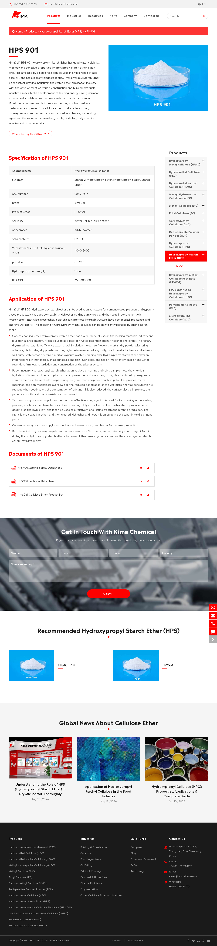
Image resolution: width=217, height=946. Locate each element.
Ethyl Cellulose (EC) (182, 213)
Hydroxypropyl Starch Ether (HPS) (61, 31)
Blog (133, 853)
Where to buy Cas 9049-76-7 (30, 134)
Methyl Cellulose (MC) (183, 205)
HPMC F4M (66, 664)
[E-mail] (213, 615)
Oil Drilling (86, 865)
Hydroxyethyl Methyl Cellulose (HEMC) (183, 185)
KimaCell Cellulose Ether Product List (40, 494)
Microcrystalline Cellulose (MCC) (179, 317)
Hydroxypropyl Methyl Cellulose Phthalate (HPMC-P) (183, 278)
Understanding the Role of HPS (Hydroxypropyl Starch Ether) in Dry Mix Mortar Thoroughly (40, 789)
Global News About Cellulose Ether (108, 722)
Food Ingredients (90, 859)
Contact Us (151, 15)
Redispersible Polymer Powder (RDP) (184, 233)
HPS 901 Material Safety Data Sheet (39, 467)
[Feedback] (213, 631)
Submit (108, 593)
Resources (95, 15)
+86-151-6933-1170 (25, 4)
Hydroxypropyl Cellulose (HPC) (179, 245)
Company (130, 15)
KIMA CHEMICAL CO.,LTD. (36, 940)
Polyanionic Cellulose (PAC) (183, 306)
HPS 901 (90, 31)
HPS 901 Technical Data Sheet (36, 481)
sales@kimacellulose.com (63, 4)
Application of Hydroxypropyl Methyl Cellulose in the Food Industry (108, 791)
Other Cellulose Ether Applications (101, 895)
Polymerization (89, 889)
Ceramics (85, 853)
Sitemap (116, 940)
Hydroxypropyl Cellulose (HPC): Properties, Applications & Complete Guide (177, 791)
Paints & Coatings (91, 871)
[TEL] (213, 623)
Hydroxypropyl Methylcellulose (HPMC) (184, 162)
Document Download (143, 859)
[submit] (204, 16)
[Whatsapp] (213, 607)
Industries (74, 15)
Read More (40, 775)
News (113, 15)
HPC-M (167, 664)
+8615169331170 (179, 886)
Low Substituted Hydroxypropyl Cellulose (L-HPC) (180, 293)
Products (53, 15)
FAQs (134, 865)
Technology (138, 871)
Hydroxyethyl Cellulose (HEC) (184, 173)
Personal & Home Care (93, 877)
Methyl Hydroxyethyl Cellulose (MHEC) (183, 196)
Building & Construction (94, 847)
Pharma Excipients (91, 883)
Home (19, 31)
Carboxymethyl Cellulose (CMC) (179, 222)
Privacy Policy (135, 940)
